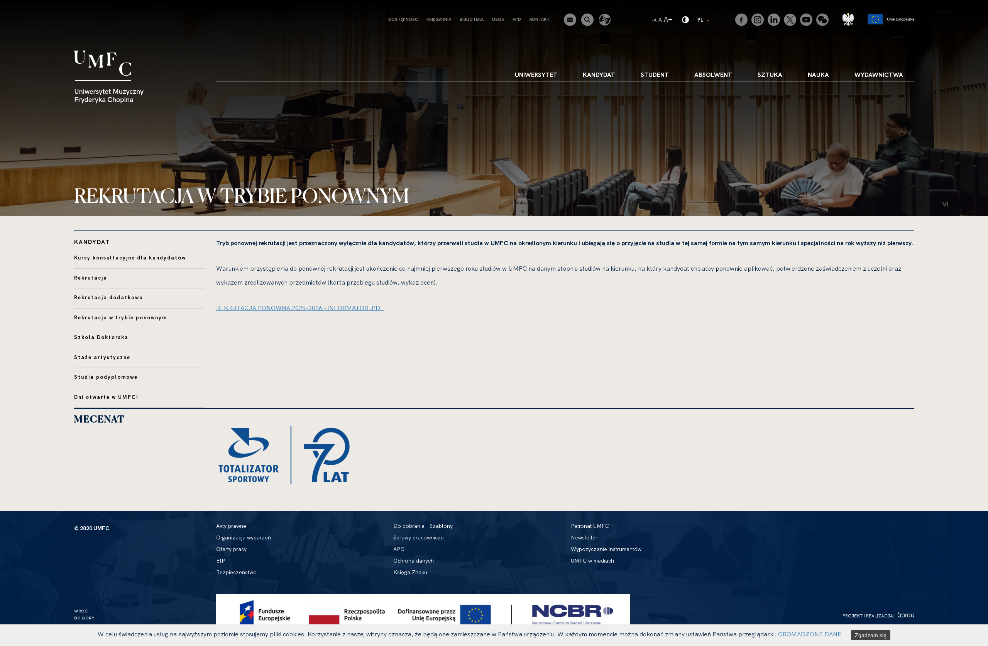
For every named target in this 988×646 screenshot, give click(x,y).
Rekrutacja (90, 278)
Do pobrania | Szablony (423, 525)
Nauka (818, 74)
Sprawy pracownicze (418, 537)
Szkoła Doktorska (101, 337)
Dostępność (403, 19)
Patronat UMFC (590, 525)
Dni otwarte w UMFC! (106, 397)
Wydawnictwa (878, 74)
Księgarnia (438, 19)
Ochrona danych (413, 560)
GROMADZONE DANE (809, 634)
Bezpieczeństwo (236, 572)
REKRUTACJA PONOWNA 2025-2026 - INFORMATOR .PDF (300, 308)
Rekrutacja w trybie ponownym (120, 317)
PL (703, 19)
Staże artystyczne (102, 357)
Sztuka (770, 74)
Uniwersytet (536, 74)
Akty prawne (231, 525)
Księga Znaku (410, 572)
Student (655, 74)
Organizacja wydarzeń (243, 537)
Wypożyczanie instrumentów (606, 549)
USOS (498, 19)
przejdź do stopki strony (39, 6)
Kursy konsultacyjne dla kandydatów (130, 257)
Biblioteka (472, 19)
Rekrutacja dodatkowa (108, 297)
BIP (220, 560)
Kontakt (540, 19)
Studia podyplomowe (106, 377)
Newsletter (584, 537)
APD (517, 19)
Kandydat (599, 74)
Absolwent (713, 74)
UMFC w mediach (592, 560)
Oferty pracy (231, 549)
